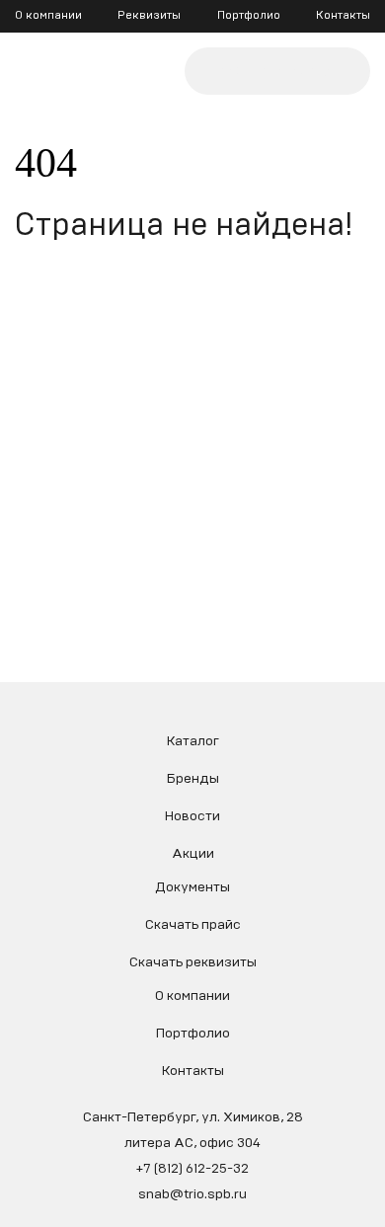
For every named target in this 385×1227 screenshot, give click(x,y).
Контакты (343, 15)
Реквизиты (149, 15)
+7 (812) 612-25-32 (192, 1169)
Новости (192, 816)
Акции (193, 854)
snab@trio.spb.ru (192, 1194)
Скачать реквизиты (193, 962)
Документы (192, 887)
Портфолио (248, 15)
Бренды (193, 779)
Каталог (193, 741)
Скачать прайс (193, 925)
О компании (48, 15)
